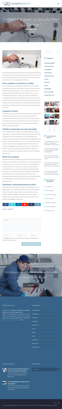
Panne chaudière (50, 190)
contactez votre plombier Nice (11, 319)
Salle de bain (48, 92)
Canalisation (49, 66)
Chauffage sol (49, 186)
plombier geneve (24, 141)
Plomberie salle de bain (51, 202)
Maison (46, 82)
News (46, 85)
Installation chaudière (51, 194)
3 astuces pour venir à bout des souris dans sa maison (51, 157)
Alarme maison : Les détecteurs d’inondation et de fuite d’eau (51, 143)
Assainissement (49, 63)
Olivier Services (31, 29)
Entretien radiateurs (51, 206)
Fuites (46, 79)
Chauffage (48, 72)
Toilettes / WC (49, 95)
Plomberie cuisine (50, 210)
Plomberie (47, 88)
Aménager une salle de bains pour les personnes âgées (51, 150)
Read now (31, 285)
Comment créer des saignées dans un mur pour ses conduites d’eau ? (52, 173)
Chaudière (47, 69)
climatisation (49, 76)
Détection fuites (50, 198)
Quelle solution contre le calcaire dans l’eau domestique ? (51, 166)
